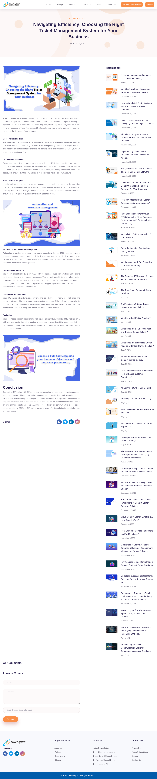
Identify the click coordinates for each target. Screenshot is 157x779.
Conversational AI (100, 764)
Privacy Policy (137, 748)
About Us (58, 748)
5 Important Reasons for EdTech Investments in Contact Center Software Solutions (136, 503)
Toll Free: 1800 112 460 (131, 4)
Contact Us (111, 4)
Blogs (99, 4)
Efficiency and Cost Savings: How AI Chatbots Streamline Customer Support (136, 485)
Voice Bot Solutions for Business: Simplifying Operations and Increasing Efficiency (136, 630)
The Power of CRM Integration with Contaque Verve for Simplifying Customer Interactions (137, 454)
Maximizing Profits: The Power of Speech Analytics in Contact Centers (136, 613)
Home (48, 4)
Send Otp (10, 719)
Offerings (59, 4)
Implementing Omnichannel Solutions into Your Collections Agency (135, 154)
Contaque (78, 44)
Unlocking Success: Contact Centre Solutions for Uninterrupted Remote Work (137, 579)
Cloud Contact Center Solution (105, 756)
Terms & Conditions (140, 752)
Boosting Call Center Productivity (136, 399)
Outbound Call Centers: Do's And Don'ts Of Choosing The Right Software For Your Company (136, 186)
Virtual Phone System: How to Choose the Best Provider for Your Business (136, 137)
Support (149, 4)
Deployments (86, 4)
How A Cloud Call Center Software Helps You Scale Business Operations (136, 106)
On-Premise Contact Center (104, 760)
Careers (135, 756)
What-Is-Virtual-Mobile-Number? (136, 318)
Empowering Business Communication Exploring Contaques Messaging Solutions (136, 648)
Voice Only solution (101, 748)
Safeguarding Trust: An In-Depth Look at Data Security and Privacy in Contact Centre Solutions (136, 596)
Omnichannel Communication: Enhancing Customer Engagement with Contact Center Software (137, 548)
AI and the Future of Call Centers (136, 388)
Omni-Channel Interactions (104, 752)
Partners (72, 4)
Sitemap (57, 760)
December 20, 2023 (77, 18)
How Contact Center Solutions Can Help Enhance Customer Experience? (137, 374)
